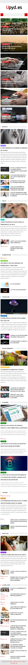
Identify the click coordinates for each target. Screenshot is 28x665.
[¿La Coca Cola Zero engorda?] (5, 290)
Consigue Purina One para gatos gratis (13, 555)
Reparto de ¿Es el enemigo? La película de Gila (11, 118)
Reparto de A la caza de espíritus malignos (16, 613)
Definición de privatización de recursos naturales (11, 47)
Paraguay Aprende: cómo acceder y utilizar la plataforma (13, 65)
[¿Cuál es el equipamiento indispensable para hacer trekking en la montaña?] (5, 188)
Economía (5, 402)
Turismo (5, 492)
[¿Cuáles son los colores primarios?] (5, 603)
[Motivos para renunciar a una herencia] (5, 621)
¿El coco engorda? (15, 284)
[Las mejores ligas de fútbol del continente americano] (5, 182)
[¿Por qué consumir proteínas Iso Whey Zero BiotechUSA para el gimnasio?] (5, 194)
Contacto (10, 661)
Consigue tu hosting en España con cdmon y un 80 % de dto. (18, 336)
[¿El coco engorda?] (5, 284)
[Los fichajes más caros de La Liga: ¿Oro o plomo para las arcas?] (5, 176)
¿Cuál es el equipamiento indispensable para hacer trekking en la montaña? (17, 188)
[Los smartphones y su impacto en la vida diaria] (5, 342)
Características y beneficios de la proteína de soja (18, 607)
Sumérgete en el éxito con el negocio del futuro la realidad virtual (18, 640)
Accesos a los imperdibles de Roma (18, 589)
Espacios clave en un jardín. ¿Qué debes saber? (17, 657)
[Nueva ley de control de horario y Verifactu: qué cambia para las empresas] (14, 413)
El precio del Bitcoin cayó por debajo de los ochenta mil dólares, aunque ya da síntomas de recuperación (13, 477)
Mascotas (5, 533)
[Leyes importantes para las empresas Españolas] (5, 596)
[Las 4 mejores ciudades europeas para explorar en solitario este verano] (5, 646)
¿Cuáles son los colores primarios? (17, 603)
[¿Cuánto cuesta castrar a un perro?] (5, 572)
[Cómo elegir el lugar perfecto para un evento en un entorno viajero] (5, 519)
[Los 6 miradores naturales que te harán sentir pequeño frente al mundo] (14, 496)
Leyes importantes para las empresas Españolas (18, 594)
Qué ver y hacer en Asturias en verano (18, 527)
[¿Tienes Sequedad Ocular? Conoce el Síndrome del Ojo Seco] (14, 210)
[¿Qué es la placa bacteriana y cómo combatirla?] (5, 242)
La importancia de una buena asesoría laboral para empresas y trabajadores (18, 627)
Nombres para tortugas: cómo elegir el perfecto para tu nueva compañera (18, 578)
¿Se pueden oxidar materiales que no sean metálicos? (14, 30)
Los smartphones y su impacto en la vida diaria (18, 342)
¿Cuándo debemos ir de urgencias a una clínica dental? (16, 248)
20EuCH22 (12, 32)
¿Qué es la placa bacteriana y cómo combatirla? (18, 242)
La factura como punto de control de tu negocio (13, 100)
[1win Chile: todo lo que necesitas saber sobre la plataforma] (5, 395)
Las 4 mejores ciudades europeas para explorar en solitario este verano (17, 646)
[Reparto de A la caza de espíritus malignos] (5, 615)
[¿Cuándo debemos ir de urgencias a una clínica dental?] (5, 246)
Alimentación (6, 255)
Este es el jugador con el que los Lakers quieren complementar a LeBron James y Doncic (18, 170)
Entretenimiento (7, 348)
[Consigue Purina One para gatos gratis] (14, 543)
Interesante (5, 26)
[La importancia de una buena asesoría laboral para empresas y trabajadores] (5, 626)
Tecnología (6, 297)
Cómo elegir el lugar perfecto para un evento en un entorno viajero (18, 521)
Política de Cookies (17, 661)
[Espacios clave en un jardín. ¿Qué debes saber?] (5, 656)
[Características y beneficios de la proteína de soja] (5, 608)
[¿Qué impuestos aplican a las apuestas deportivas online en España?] (14, 439)
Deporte (5, 127)
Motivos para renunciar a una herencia (18, 620)
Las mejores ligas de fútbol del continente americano (18, 181)
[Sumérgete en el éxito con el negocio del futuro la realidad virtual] (5, 639)
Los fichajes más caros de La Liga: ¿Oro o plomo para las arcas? (18, 176)
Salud (4, 201)
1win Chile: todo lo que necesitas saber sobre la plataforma (17, 396)
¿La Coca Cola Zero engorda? (18, 290)
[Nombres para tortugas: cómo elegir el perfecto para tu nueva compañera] (5, 577)
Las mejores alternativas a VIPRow (12, 370)
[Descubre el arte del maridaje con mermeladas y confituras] (14, 258)
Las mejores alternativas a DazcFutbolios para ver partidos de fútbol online (17, 389)
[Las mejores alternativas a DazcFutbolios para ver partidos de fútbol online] (5, 388)
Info (16, 663)
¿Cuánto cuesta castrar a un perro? (18, 572)
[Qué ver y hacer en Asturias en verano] (5, 527)
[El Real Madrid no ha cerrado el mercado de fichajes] (14, 136)
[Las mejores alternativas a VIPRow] (14, 358)
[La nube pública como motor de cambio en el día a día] (14, 306)
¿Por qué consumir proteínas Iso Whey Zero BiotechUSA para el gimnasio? (18, 194)
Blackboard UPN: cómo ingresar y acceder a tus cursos (13, 82)
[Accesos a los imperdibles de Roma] (5, 589)
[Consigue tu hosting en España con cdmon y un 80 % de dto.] (5, 336)
